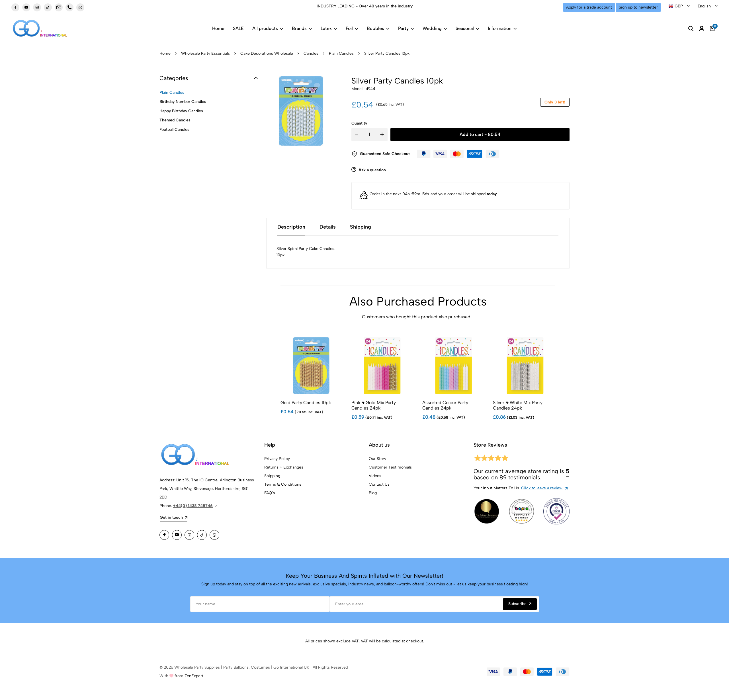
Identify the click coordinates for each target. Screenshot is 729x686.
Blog (373, 492)
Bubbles (375, 28)
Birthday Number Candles (182, 101)
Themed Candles (175, 120)
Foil (349, 28)
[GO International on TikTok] (202, 535)
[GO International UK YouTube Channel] (26, 7)
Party (403, 28)
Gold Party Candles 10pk (305, 402)
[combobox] (679, 6)
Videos (375, 475)
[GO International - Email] (59, 7)
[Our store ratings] (491, 459)
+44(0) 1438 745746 (193, 505)
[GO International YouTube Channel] (177, 535)
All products (265, 28)
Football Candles (174, 129)
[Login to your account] (701, 28)
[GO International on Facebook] (164, 535)
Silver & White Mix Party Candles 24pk (517, 405)
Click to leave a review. (542, 488)
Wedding (432, 28)
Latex (326, 28)
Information (499, 28)
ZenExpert (194, 675)
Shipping (272, 475)
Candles (311, 53)
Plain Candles (341, 53)
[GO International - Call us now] (69, 7)
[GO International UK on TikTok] (48, 7)
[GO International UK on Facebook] (15, 7)
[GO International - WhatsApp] (80, 7)
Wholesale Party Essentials (205, 53)
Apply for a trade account (589, 7)
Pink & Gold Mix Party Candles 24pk (373, 405)
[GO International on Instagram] (189, 535)
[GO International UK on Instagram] (37, 7)
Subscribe (517, 603)
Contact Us (379, 484)
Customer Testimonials (390, 467)
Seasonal (465, 28)
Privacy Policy (277, 458)
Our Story (377, 458)
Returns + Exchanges (283, 467)
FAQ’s (269, 492)
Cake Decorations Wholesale (266, 53)
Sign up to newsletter (638, 7)
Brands (299, 28)
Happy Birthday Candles (181, 111)
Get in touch (171, 517)
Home (218, 28)
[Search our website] (690, 28)
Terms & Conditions (282, 484)
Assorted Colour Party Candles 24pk (445, 405)
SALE (238, 28)
